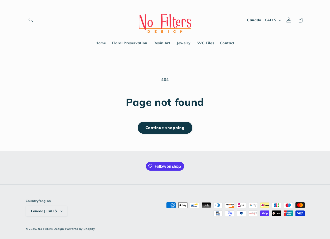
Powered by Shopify (80, 229)
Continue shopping (165, 127)
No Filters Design (51, 229)
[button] (31, 20)
